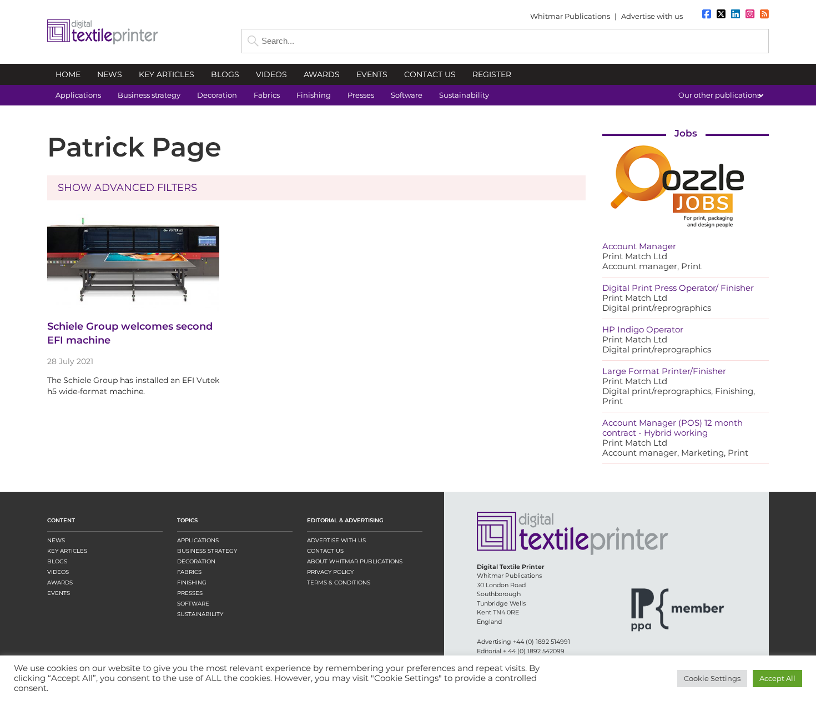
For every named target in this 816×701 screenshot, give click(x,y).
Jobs (685, 133)
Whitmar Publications (570, 16)
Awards (60, 582)
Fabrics (189, 572)
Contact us (325, 550)
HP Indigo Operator (642, 329)
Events (58, 593)
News (56, 540)
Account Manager (639, 246)
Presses (190, 593)
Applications (198, 540)
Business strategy (207, 550)
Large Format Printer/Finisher (664, 371)
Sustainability (200, 614)
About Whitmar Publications (354, 561)
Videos (58, 572)
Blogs (57, 561)
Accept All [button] (777, 678)
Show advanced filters (127, 187)
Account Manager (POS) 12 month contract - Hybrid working (672, 427)
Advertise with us (652, 16)
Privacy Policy (330, 572)
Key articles (67, 550)
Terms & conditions (338, 582)
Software (193, 603)
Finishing (191, 582)
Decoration (196, 561)
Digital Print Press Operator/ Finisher (678, 288)
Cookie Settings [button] (712, 678)
